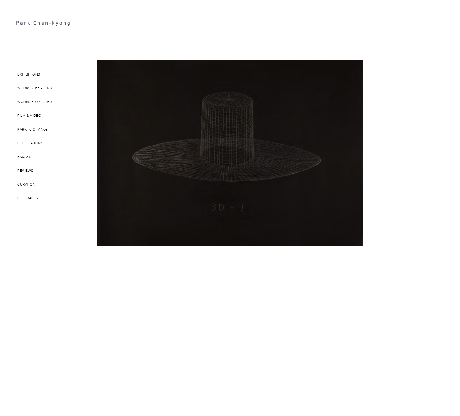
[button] (36, 74)
